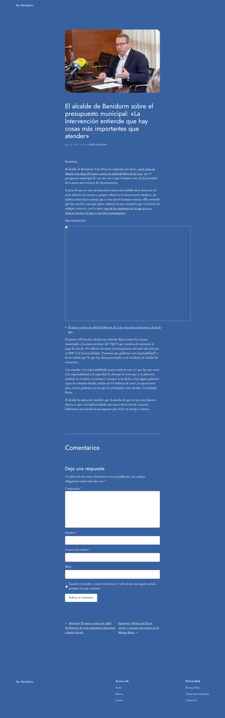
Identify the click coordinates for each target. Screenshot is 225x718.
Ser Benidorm (24, 5)
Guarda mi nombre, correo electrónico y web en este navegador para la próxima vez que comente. (112, 586)
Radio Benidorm (98, 144)
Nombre (71, 533)
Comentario (73, 489)
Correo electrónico (77, 550)
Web (68, 567)
